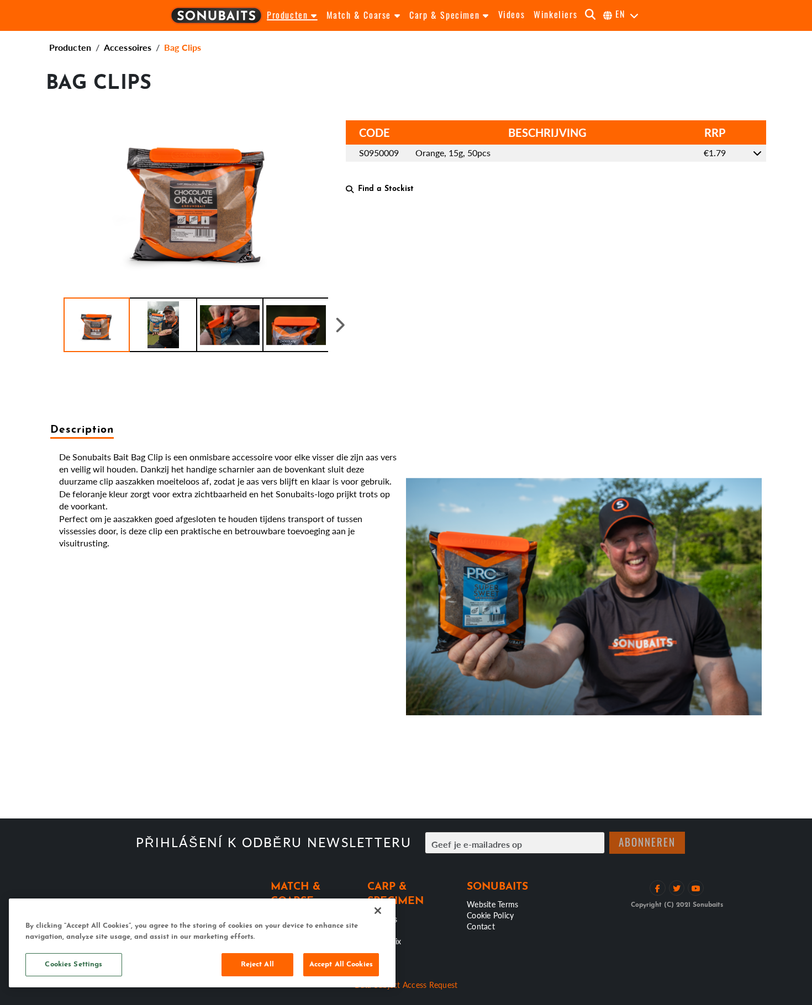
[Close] (378, 910)
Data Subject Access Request (406, 984)
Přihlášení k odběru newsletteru (274, 842)
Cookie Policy (490, 915)
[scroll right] (340, 325)
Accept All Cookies (341, 964)
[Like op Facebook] (658, 888)
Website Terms (492, 904)
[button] (97, 324)
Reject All (257, 964)
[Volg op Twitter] (677, 888)
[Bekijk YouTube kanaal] (696, 888)
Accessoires (127, 47)
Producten (70, 47)
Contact (481, 926)
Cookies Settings (73, 964)
